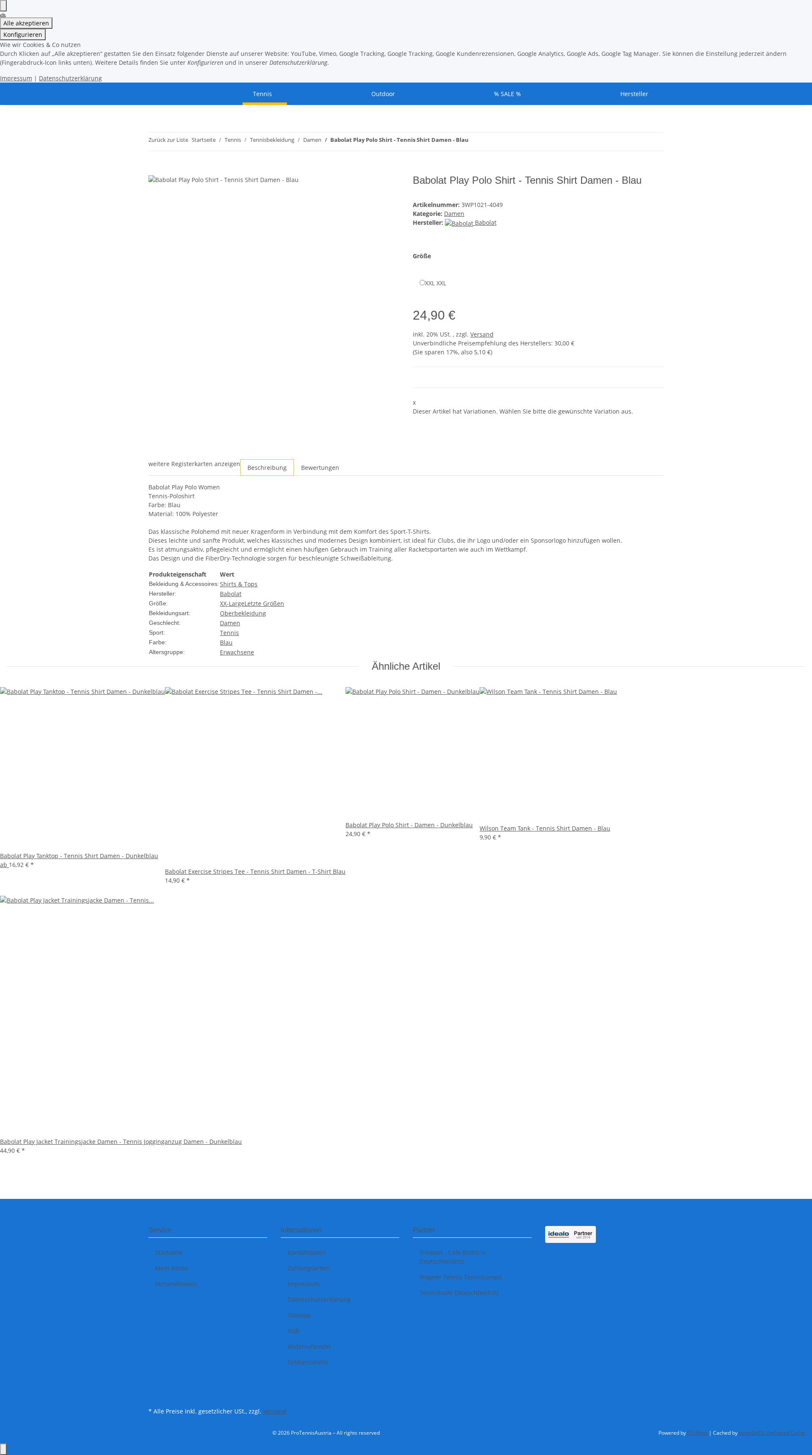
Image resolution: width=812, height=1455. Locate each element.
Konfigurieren (22, 34)
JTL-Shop (698, 1432)
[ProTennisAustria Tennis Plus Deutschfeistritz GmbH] (158, 94)
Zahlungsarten (308, 1268)
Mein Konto (171, 1268)
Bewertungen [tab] (320, 468)
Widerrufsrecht (309, 1346)
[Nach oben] (3, 1449)
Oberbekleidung (243, 613)
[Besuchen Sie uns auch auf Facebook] (155, 1385)
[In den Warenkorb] (155, 169)
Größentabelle (308, 1362)
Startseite (168, 1252)
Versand (482, 334)
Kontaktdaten (307, 1252)
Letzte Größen (264, 603)
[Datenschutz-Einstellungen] (3, 5)
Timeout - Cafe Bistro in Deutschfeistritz (453, 1256)
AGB (293, 1331)
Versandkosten (176, 1284)
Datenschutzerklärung (70, 78)
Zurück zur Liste (168, 140)
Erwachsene (237, 652)
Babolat (230, 594)
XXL (435, 283)
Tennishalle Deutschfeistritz (459, 1293)
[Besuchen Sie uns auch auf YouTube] (155, 1395)
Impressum (16, 78)
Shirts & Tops (239, 584)
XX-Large (232, 603)
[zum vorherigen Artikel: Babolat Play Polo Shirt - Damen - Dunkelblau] (475, 142)
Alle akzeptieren (26, 23)
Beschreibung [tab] (267, 468)
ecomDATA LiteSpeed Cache (772, 1432)
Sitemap (299, 1315)
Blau (226, 642)
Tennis (229, 633)
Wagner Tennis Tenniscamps (461, 1277)
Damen (454, 214)
